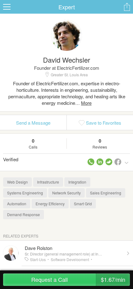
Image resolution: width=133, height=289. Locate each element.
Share (127, 7)
